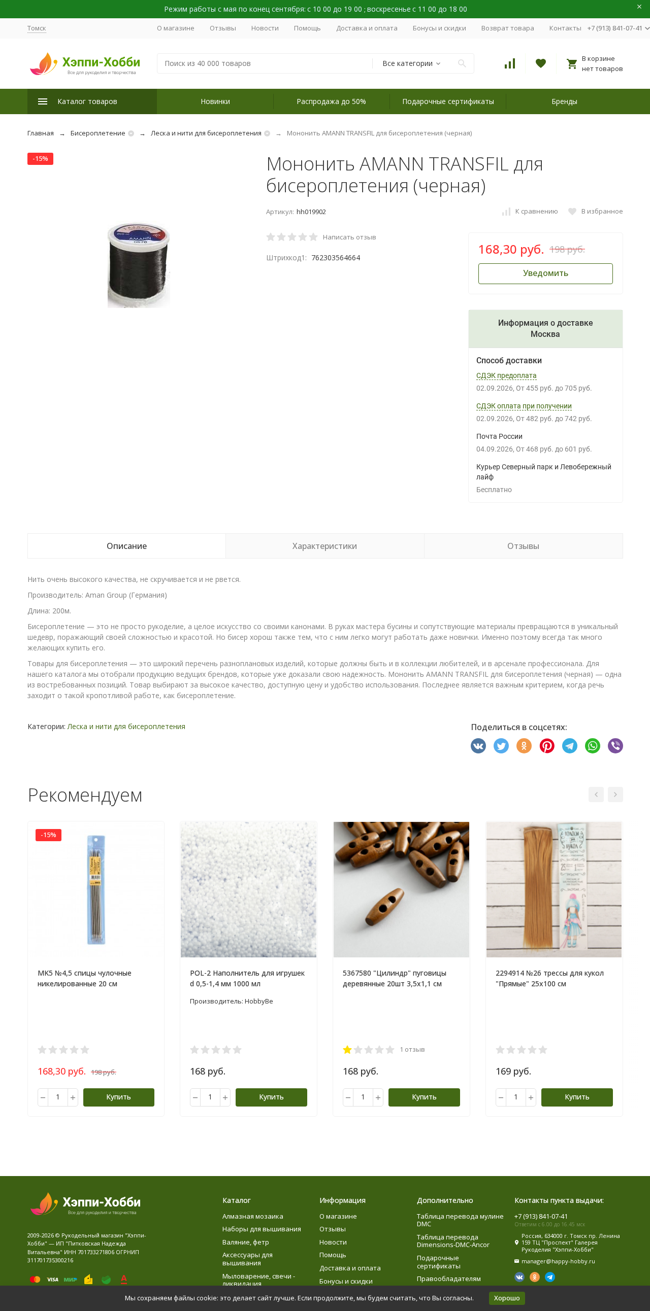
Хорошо (507, 1297)
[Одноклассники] (524, 745)
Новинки (215, 101)
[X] (501, 745)
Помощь (307, 27)
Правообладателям (449, 1278)
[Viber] (615, 745)
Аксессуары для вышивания (247, 1258)
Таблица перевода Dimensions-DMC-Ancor (453, 1241)
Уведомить (545, 273)
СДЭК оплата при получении (524, 406)
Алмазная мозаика (252, 1216)
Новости (265, 27)
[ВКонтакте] (478, 745)
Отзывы (223, 27)
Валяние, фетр (245, 1242)
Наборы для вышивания (261, 1228)
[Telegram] (569, 745)
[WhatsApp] (592, 745)
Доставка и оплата (367, 27)
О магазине (175, 27)
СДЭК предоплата (506, 375)
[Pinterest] (547, 745)
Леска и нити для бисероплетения (206, 132)
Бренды (564, 101)
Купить (118, 1096)
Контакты (565, 27)
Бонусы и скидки (439, 27)
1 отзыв (412, 1049)
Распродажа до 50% (331, 101)
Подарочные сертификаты (448, 101)
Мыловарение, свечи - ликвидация (258, 1280)
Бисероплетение (98, 132)
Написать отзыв (349, 237)
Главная (40, 132)
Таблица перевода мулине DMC (460, 1220)
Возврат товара (507, 27)
